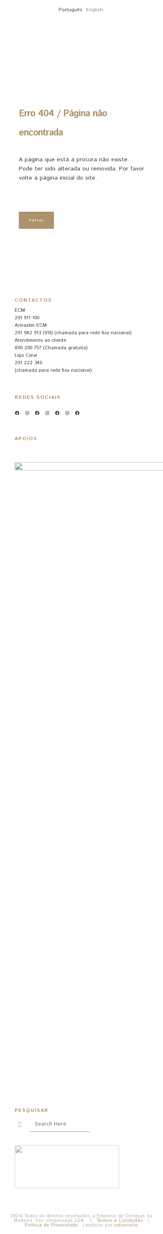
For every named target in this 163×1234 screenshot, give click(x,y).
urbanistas (126, 1225)
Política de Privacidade (51, 1225)
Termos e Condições (120, 1220)
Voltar (36, 220)
